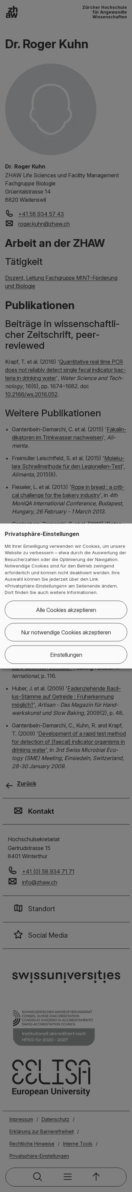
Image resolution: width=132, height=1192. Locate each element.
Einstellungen (66, 654)
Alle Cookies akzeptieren (66, 609)
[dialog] (66, 596)
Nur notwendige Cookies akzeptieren (66, 632)
